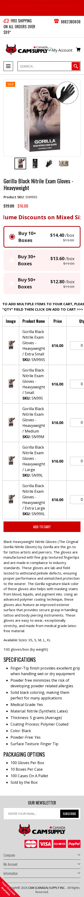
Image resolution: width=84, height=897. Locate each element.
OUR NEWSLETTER (42, 802)
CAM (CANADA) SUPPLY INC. (47, 888)
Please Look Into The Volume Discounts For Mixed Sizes (42, 8)
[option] (20, 163)
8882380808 (71, 22)
